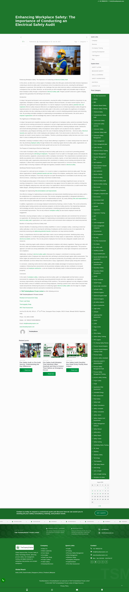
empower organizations (26, 115)
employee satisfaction (35, 268)
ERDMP (96, 206)
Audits (69, 548)
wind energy (97, 467)
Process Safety (98, 354)
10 (92, 493)
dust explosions (98, 171)
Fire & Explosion (98, 234)
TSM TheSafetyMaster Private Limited (62, 583)
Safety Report (97, 435)
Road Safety (97, 399)
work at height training (100, 474)
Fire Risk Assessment (100, 241)
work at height (97, 471)
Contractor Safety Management (98, 136)
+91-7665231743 (103, 1)
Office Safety (97, 333)
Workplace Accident (99, 477)
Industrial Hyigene (99, 299)
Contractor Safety (98, 129)
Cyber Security (98, 147)
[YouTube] (95, 561)
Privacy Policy (64, 586)
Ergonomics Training (99, 213)
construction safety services (99, 125)
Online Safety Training (100, 336)
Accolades (45, 555)
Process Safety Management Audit (99, 368)
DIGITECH (95, 82)
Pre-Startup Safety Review (101, 343)
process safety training (100, 377)
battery (95, 99)
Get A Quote (101, 513)
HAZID (95, 276)
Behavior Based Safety (100, 105)
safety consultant (98, 408)
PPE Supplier (97, 339)
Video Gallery (46, 561)
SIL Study (96, 448)
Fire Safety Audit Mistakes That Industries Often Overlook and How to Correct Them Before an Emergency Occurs (53, 366)
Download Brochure (47, 564)
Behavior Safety (71, 557)
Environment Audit (99, 200)
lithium (95, 320)
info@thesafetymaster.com (117, 1)
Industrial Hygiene (99, 292)
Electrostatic (97, 187)
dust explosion (98, 162)
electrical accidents (25, 239)
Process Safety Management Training (99, 373)
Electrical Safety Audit (61, 79)
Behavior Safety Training (100, 108)
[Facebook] (106, 561)
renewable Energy (99, 392)
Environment (97, 197)
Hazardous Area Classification (98, 263)
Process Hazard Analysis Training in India (101, 350)
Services (94, 44)
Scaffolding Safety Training (101, 445)
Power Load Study (25, 301)
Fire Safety (97, 244)
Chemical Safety (98, 112)
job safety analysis (99, 302)
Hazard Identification (99, 253)
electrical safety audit (53, 91)
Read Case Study (47, 557)
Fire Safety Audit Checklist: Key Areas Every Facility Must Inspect (77, 364)
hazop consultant (98, 279)
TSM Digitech (95, 55)
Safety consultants (99, 411)
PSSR (95, 384)
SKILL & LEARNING (97, 74)
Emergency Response (100, 190)
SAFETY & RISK (96, 67)
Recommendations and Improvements (46, 191)
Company (94, 40)
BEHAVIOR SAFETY (97, 71)
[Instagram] (102, 561)
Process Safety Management (75, 553)
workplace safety (54, 210)
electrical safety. (71, 164)
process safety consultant (101, 358)
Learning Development (98, 51)
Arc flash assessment (100, 96)
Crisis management (99, 141)
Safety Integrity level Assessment (99, 419)
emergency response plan (101, 193)
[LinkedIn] (91, 561)
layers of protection (99, 305)
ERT (95, 216)
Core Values (45, 553)
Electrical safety (98, 177)
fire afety (96, 237)
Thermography (98, 461)
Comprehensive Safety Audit (100, 116)
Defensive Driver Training (101, 150)
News (95, 330)
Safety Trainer (97, 438)
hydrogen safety (98, 289)
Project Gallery (46, 559)
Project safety (97, 380)
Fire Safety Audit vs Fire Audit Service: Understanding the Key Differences (30, 364)
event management (99, 222)
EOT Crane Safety (99, 203)
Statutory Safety (98, 454)
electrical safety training (100, 184)
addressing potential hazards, (43, 231)
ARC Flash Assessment (26, 307)
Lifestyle (96, 312)
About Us (44, 548)
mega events (97, 327)
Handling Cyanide (98, 250)
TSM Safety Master (99, 464)
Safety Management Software (99, 424)
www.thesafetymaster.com (27, 326)
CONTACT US (96, 86)
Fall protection (97, 231)
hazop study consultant (100, 286)
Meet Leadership (47, 551)
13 (100, 493)
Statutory (96, 451)
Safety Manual (98, 429)
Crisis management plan (100, 144)
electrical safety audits (39, 254)
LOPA (95, 323)
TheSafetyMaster (44, 41)
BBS (95, 102)
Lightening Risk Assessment (98, 316)
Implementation (71, 561)
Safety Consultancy (99, 405)
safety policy (97, 432)
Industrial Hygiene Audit (100, 295)
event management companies (99, 227)
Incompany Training (97, 48)
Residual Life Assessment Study (29, 298)
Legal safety (97, 308)
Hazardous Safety (99, 267)
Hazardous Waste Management (98, 272)
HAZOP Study (97, 283)
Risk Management (72, 555)
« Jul (99, 506)
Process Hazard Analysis (101, 346)
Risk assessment (98, 395)
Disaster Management (100, 154)
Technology (97, 458)
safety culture (97, 415)
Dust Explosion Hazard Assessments (100, 167)
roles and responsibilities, (80, 198)
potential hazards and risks (44, 173)
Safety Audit (97, 402)
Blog (93, 59)
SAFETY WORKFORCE (98, 78)
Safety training (98, 442)
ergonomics (97, 209)
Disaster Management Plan (100, 158)
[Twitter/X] (99, 561)
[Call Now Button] (3, 580)
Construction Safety (99, 120)
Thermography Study (25, 304)
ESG (95, 219)
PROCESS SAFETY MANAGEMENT (99, 362)
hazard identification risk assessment (100, 258)
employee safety (35, 143)
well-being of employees (41, 153)
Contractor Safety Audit (100, 132)
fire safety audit (98, 247)
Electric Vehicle (98, 174)
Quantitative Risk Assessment (98, 388)
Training (69, 551)
